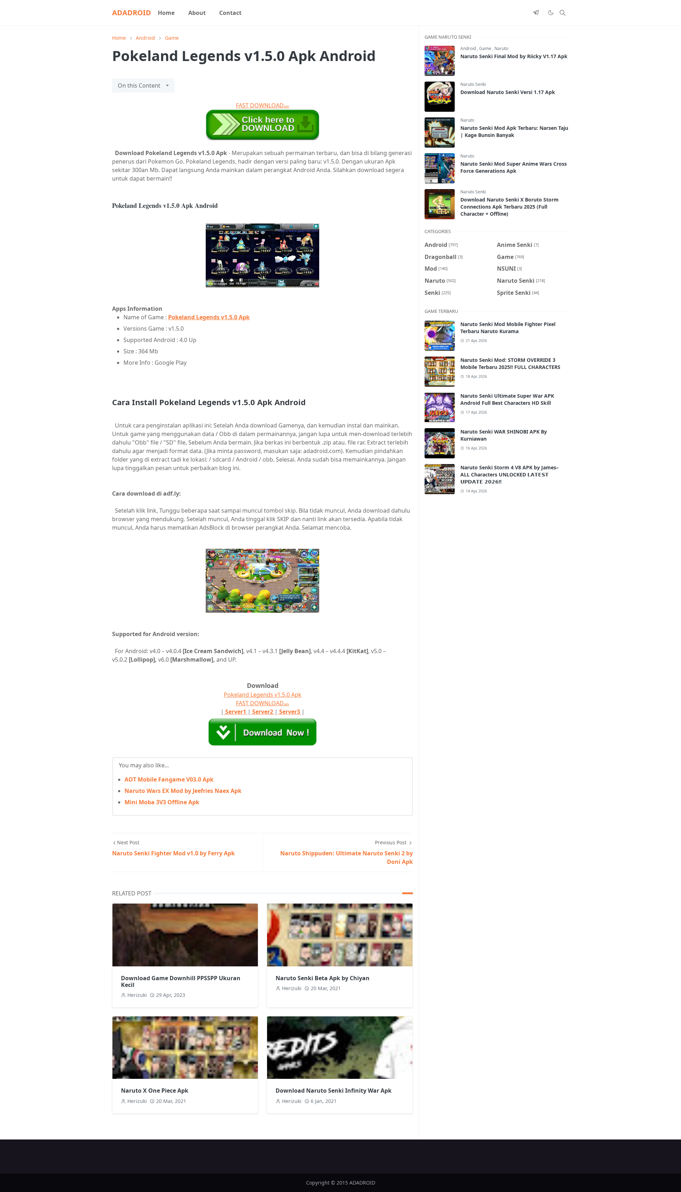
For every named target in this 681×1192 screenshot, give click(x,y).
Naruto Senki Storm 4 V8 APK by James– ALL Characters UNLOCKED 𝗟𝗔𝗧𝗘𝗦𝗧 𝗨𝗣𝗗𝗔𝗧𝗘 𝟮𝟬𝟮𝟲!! (509, 474)
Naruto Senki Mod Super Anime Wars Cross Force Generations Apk (513, 167)
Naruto (501, 48)
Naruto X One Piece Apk (154, 1090)
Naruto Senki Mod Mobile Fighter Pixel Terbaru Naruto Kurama (507, 328)
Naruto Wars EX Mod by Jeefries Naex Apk (183, 791)
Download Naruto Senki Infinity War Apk (334, 1090)
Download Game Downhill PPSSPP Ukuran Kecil (180, 981)
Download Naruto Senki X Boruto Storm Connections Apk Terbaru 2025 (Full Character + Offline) (509, 206)
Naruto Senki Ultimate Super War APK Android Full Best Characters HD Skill (507, 399)
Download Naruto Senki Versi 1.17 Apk (507, 92)
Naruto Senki (473, 84)
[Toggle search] (562, 12)
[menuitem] (166, 13)
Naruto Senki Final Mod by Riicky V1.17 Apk (514, 56)
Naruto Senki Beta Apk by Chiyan (323, 978)
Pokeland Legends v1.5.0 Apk (209, 317)
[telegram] (536, 13)
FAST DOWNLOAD (262, 105)
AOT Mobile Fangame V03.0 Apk (169, 779)
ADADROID (131, 12)
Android (468, 48)
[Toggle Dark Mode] (550, 13)
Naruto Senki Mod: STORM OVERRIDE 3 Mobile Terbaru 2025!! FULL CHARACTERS (510, 363)
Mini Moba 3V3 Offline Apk (161, 802)
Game (485, 48)
